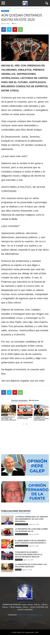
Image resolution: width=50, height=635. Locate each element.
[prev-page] (23, 424)
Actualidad (19, 560)
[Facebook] (3, 29)
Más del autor (34, 400)
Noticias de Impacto (22, 546)
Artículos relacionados (19, 400)
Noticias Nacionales (21, 524)
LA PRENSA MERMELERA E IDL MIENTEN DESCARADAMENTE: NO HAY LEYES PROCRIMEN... (31, 519)
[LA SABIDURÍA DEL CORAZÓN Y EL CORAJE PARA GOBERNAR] (41, 410)
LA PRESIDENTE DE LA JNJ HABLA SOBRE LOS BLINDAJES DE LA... (31, 530)
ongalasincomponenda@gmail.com (30, 615)
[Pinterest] (14, 29)
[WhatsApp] (20, 29)
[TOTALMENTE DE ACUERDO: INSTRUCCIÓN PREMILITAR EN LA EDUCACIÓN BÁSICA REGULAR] (7, 555)
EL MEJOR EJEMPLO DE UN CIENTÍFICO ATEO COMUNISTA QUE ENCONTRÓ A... (31, 541)
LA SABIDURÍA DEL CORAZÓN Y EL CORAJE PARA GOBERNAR (41, 418)
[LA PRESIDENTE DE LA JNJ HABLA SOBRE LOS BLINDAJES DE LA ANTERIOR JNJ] (7, 532)
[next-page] (26, 424)
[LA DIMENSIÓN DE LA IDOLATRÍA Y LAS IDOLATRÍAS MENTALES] (8, 410)
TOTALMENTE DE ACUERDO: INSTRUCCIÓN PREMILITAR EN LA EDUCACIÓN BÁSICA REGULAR (28, 554)
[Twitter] (9, 29)
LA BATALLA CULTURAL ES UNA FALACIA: (24, 417)
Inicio (2, 8)
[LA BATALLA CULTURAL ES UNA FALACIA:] (25, 410)
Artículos (9, 8)
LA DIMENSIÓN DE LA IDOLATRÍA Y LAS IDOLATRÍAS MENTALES (8, 418)
